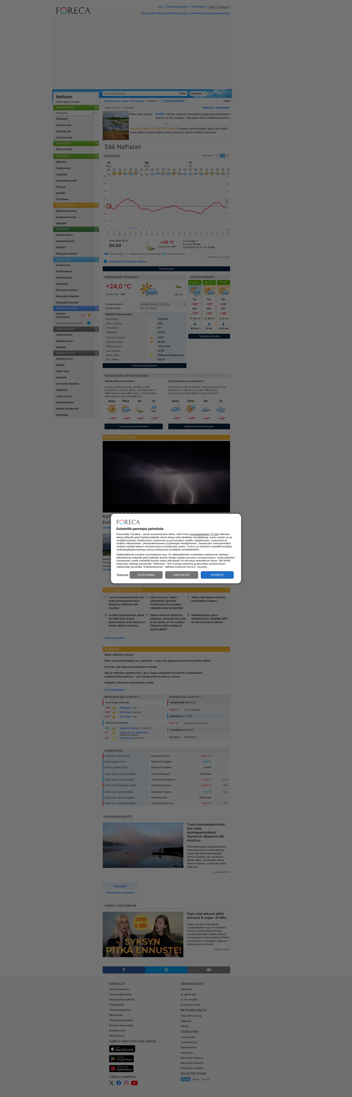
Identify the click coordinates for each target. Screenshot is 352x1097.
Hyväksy (217, 574)
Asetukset (182, 574)
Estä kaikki (146, 574)
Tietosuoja (122, 574)
